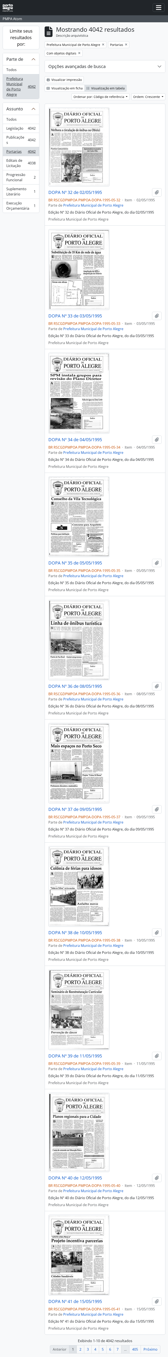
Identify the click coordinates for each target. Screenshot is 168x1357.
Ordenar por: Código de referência (99, 97)
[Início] (9, 7)
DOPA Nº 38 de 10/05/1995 (75, 932)
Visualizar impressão (66, 80)
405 (135, 1349)
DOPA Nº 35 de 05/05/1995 (75, 563)
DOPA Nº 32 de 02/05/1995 (75, 192)
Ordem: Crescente (147, 97)
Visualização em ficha (67, 88)
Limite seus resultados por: (21, 37)
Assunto (14, 109)
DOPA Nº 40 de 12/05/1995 (75, 1178)
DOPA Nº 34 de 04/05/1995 (75, 439)
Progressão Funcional (21, 177)
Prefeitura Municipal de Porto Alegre (21, 86)
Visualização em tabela (107, 88)
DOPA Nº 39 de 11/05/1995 (75, 1056)
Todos (11, 69)
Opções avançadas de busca (77, 66)
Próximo (151, 1349)
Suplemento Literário (21, 191)
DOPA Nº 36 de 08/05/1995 (75, 686)
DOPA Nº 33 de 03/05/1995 (75, 316)
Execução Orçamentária (21, 206)
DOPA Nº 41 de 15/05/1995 (75, 1301)
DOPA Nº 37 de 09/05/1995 (75, 809)
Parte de (14, 59)
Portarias (21, 152)
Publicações (21, 140)
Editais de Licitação (21, 163)
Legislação (21, 129)
